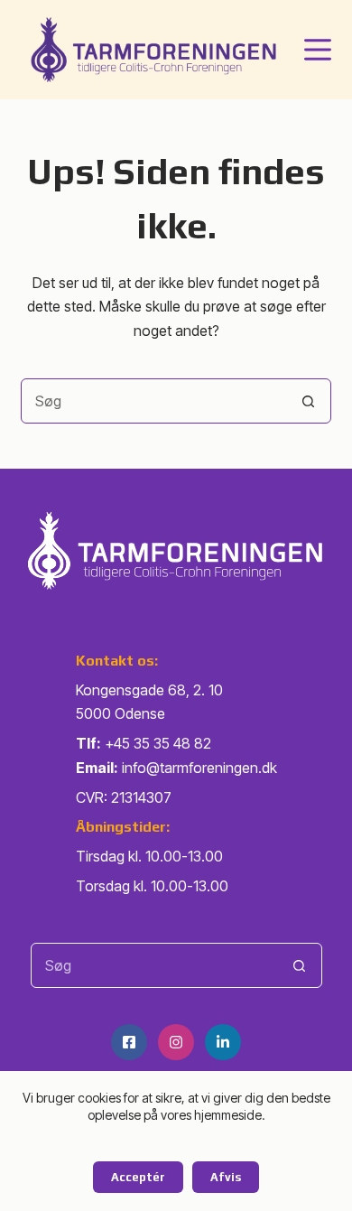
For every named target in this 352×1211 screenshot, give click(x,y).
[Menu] (317, 49)
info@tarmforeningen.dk (199, 768)
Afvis (225, 1177)
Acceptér (138, 1177)
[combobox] (154, 401)
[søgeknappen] (308, 401)
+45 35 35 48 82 (158, 743)
